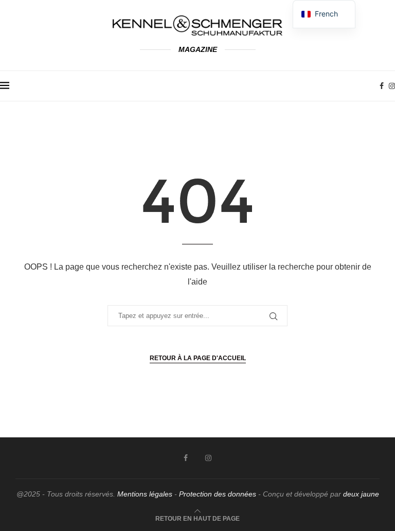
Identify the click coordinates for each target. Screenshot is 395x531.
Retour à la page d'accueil (198, 358)
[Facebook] (382, 86)
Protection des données (217, 494)
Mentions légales (144, 494)
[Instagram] (392, 86)
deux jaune (361, 494)
